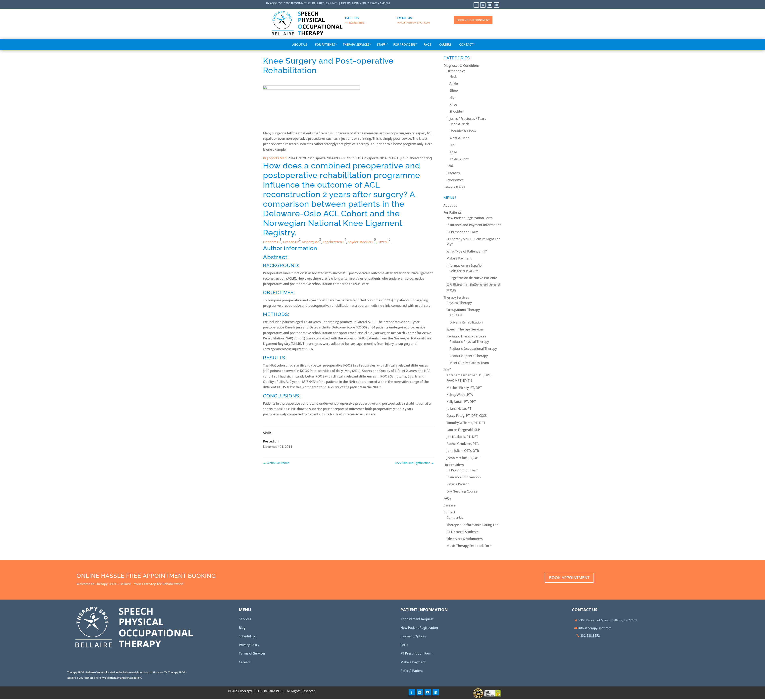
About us (299, 44)
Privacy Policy (249, 645)
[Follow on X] (482, 5)
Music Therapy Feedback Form (469, 546)
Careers (445, 44)
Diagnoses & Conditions (461, 65)
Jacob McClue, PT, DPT (463, 458)
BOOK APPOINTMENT (569, 577)
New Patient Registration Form (469, 218)
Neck (453, 76)
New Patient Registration (419, 627)
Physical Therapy (459, 303)
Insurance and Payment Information (473, 225)
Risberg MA (310, 242)
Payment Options (413, 636)
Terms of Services (252, 653)
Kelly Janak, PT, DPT (461, 401)
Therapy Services (356, 44)
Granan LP (291, 242)
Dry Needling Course (462, 491)
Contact (466, 44)
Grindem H (271, 242)
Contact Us (454, 517)
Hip (452, 97)
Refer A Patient (411, 671)
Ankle (453, 83)
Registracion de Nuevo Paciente (473, 278)
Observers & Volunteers (464, 539)
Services (245, 619)
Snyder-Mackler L (361, 242)
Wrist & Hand (459, 138)
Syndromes (455, 180)
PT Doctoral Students (462, 532)
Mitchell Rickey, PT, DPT (464, 387)
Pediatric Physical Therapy (469, 341)
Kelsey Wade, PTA (459, 394)
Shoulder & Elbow (462, 131)
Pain (449, 166)
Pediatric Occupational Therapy (473, 348)
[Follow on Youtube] (489, 5)
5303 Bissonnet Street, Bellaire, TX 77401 (607, 620)
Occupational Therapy (463, 310)
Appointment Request (417, 619)
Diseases (453, 173)
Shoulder (456, 111)
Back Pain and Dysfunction (414, 463)
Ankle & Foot (459, 159)
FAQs (427, 44)
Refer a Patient (457, 484)
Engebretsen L (333, 242)
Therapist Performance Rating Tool (472, 525)
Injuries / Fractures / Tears (466, 118)
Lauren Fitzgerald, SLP (463, 430)
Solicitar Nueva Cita (464, 271)
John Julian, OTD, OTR (462, 450)
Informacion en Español (464, 265)
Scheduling (247, 636)
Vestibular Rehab (276, 463)
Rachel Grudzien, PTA (462, 443)
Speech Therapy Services (465, 329)
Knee (453, 104)
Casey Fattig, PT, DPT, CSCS (466, 415)
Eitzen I (383, 242)
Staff (381, 44)
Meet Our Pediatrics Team (469, 363)
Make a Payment (459, 258)
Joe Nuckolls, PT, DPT (462, 437)
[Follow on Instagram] (496, 5)
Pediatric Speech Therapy (468, 356)
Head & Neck (459, 124)
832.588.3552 (590, 635)
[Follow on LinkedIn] (436, 692)
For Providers (404, 44)
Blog (242, 627)
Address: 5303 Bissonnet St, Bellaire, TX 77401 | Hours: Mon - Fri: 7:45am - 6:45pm (330, 3)
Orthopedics (455, 71)
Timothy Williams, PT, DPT (465, 423)
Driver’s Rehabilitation (466, 322)
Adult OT (456, 315)
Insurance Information (463, 477)
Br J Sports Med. (275, 158)
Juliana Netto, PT (458, 408)
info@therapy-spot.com (413, 22)
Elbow (454, 90)
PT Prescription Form (462, 232)
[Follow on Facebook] (476, 5)
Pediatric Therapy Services (466, 336)
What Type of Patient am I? (466, 251)
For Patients (325, 44)
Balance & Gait (454, 187)
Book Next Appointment (473, 20)
